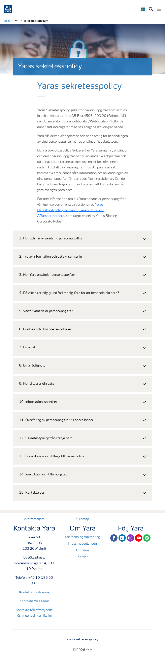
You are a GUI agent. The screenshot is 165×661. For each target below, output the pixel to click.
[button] (82, 239)
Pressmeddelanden (82, 543)
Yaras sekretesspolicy (82, 639)
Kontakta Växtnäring (34, 592)
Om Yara (82, 550)
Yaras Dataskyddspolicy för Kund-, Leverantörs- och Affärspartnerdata (70, 210)
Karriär (82, 557)
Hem (7, 21)
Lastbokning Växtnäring (82, 537)
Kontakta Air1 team (34, 601)
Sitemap (82, 519)
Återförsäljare (34, 519)
